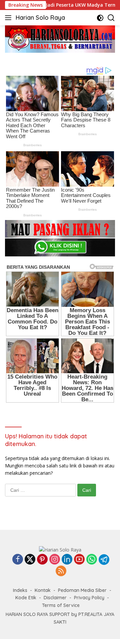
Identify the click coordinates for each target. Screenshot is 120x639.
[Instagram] (54, 560)
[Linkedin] (67, 560)
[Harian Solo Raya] (60, 549)
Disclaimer (55, 598)
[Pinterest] (42, 560)
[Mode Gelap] (100, 17)
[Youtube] (79, 560)
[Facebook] (17, 560)
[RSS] (61, 571)
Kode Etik (25, 598)
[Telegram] (104, 559)
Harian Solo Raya (40, 17)
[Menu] (9, 17)
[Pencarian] (111, 17)
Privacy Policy (89, 598)
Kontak (43, 590)
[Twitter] (30, 560)
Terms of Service (61, 605)
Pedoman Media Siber (82, 590)
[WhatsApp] (91, 560)
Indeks (20, 590)
